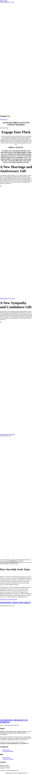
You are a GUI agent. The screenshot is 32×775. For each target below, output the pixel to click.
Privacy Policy (6, 750)
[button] (7, 298)
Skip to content (3, 0)
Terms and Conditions (8, 751)
